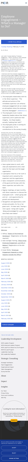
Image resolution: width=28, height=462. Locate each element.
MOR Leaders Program (7, 343)
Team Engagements (6, 365)
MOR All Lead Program (7, 349)
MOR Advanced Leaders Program (10, 345)
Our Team (4, 391)
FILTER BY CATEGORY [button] (8, 324)
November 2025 (6, 291)
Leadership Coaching (7, 352)
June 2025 (4, 306)
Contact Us (14, 420)
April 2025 (4, 312)
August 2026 (5, 263)
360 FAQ (3, 397)
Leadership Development (11, 339)
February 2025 (5, 318)
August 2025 (5, 300)
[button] (26, 3)
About (3, 376)
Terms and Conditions (7, 395)
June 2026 (4, 269)
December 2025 (6, 287)
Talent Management (6, 369)
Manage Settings (14, 458)
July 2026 (4, 266)
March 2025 (5, 315)
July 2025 (4, 303)
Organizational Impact (7, 367)
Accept (14, 447)
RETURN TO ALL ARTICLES (14, 41)
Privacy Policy (5, 393)
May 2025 (4, 309)
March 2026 (5, 278)
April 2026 (4, 275)
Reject (14, 453)
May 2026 (4, 272)
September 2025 (6, 297)
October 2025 (5, 294)
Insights (4, 387)
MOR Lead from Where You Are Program (12, 347)
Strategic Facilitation (7, 362)
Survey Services (5, 371)
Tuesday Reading (6, 46)
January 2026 (5, 284)
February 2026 (5, 281)
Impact (4, 381)
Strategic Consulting (9, 358)
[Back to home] (4, 3)
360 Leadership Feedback (8, 354)
